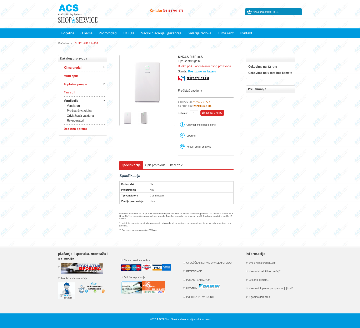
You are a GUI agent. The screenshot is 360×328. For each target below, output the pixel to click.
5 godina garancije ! (260, 296)
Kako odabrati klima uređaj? (265, 271)
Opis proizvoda (155, 165)
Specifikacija (131, 165)
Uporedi (191, 135)
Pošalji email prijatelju (198, 146)
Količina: (183, 113)
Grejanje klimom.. (259, 279)
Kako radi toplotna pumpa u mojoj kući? (271, 288)
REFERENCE (194, 271)
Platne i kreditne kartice (137, 260)
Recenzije (176, 165)
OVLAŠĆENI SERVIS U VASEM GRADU (209, 262)
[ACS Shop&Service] (78, 13)
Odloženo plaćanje (134, 277)
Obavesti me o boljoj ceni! (201, 124)
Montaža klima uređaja (74, 278)
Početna (63, 43)
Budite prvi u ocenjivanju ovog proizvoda (204, 66)
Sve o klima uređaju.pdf (262, 262)
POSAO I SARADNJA (198, 279)
